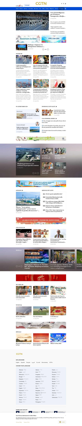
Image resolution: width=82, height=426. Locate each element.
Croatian (23, 383)
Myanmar (41, 392)
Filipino (22, 392)
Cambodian (22, 381)
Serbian (55, 376)
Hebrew (39, 369)
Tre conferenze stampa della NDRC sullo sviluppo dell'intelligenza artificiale (55, 202)
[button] (43, 49)
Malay (40, 388)
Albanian (22, 369)
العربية (33, 362)
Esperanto (23, 390)
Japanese (40, 381)
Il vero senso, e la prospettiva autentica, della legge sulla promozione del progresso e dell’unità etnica (33, 114)
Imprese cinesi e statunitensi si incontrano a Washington (54, 206)
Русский (38, 362)
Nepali (38, 395)
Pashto (55, 369)
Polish (38, 399)
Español (23, 362)
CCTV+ (51, 362)
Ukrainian (56, 392)
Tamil (54, 386)
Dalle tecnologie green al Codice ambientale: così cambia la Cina (22, 128)
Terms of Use (26, 422)
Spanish (55, 381)
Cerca (62, 8)
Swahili (56, 383)
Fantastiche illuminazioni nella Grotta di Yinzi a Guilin (54, 197)
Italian (39, 379)
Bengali (22, 376)
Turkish (55, 390)
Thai (54, 388)
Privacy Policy (19, 422)
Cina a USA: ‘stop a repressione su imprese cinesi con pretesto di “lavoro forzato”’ (55, 210)
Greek (22, 399)
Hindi (38, 372)
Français (28, 362)
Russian (56, 374)
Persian (39, 397)
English (17, 362)
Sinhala (55, 379)
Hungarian (40, 374)
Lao (38, 386)
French (22, 395)
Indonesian (41, 376)
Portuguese (40, 402)
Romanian (56, 372)
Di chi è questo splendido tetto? (54, 194)
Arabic (22, 372)
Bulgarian (23, 379)
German (23, 397)
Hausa (22, 402)
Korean (39, 383)
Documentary (45, 362)
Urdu (54, 395)
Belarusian (24, 374)
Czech (22, 386)
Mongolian (40, 390)
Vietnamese (57, 397)
